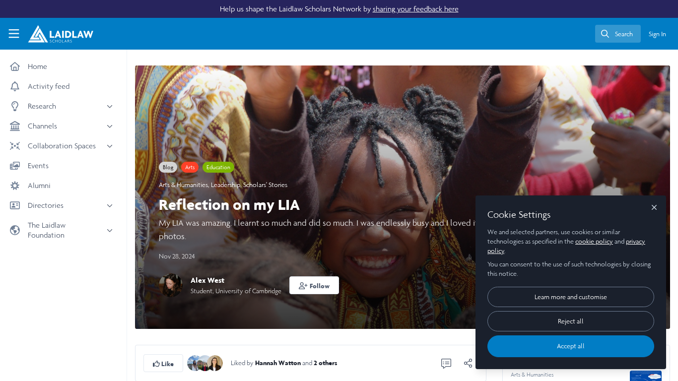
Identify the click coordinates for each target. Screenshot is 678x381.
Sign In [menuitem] (657, 34)
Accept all (571, 346)
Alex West (207, 280)
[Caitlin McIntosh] (205, 362)
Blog (168, 167)
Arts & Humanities (183, 185)
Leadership (225, 185)
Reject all (571, 321)
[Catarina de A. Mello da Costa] (215, 362)
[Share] (468, 363)
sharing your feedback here (416, 8)
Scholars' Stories (265, 185)
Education (218, 167)
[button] (314, 285)
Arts (190, 167)
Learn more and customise (571, 297)
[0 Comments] (446, 363)
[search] (618, 34)
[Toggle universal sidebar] (14, 34)
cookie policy (594, 241)
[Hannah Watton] (195, 362)
